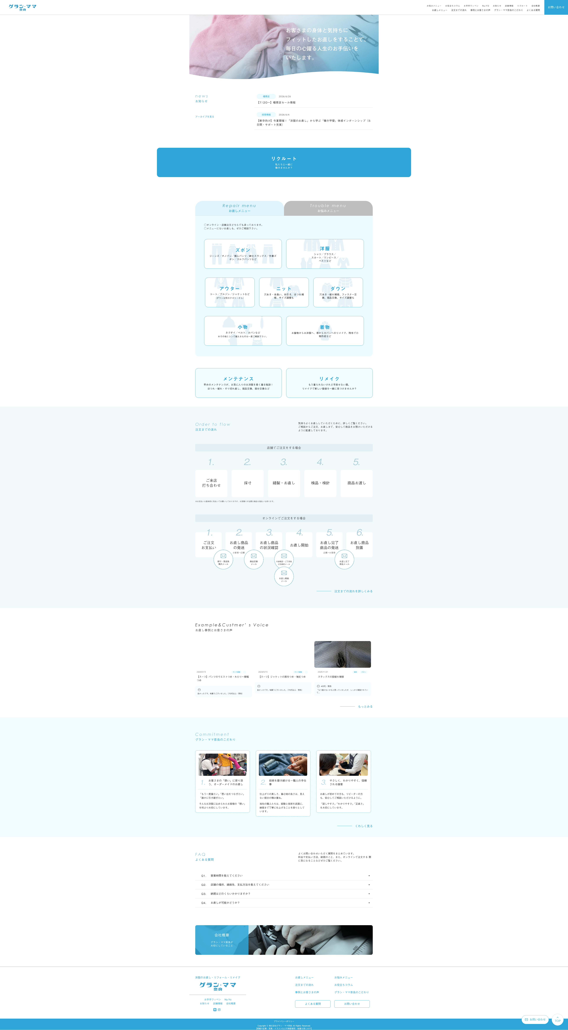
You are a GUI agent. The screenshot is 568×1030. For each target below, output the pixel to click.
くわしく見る (364, 826)
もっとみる (365, 706)
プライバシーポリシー (284, 1021)
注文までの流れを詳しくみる (353, 591)
